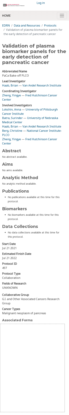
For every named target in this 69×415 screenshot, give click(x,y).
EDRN (6, 25)
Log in (41, 3)
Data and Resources (27, 25)
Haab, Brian (10, 85)
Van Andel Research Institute (41, 85)
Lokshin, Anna (11, 109)
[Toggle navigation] (62, 15)
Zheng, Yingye (12, 95)
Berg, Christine (12, 131)
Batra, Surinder (12, 118)
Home (6, 16)
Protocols (50, 25)
